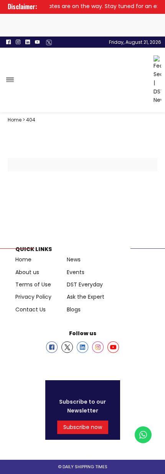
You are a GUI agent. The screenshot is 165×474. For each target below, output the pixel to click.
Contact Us (30, 309)
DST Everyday (85, 284)
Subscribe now (82, 427)
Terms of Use (33, 284)
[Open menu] (10, 80)
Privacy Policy (33, 297)
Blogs (74, 309)
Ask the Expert (85, 297)
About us (27, 272)
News (74, 259)
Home (23, 259)
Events (75, 272)
